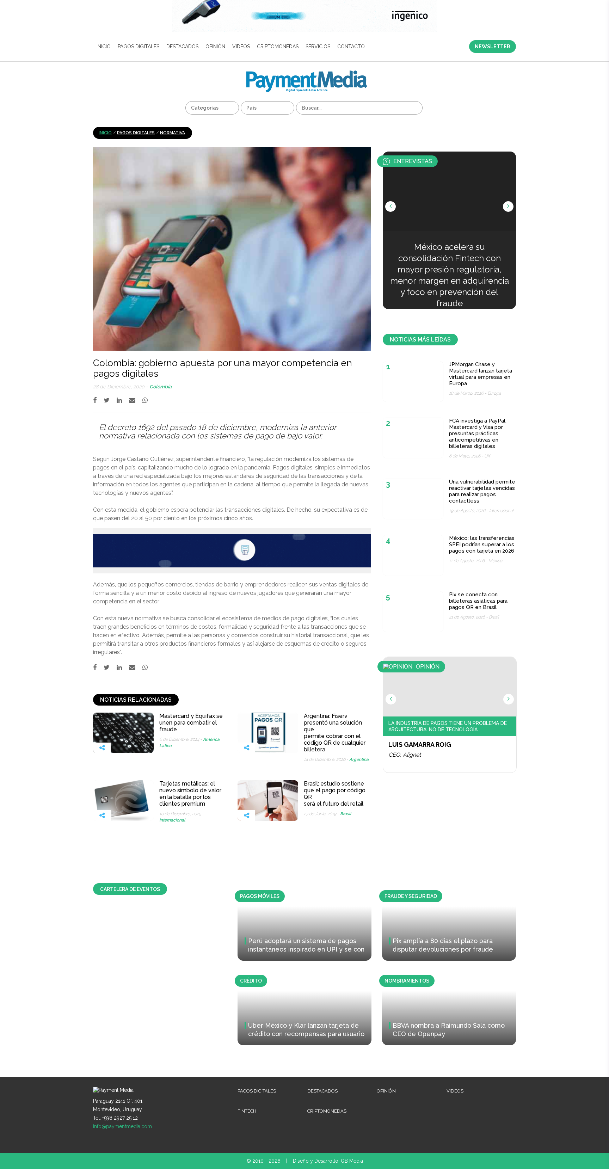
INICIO (104, 46)
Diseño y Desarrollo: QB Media (328, 1161)
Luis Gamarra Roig (419, 744)
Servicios (318, 46)
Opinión (215, 46)
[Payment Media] (306, 73)
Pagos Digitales (138, 46)
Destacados (182, 46)
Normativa (172, 132)
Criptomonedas (278, 46)
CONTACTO (351, 46)
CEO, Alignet (404, 754)
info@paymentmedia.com (122, 1126)
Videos (241, 46)
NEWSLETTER (492, 46)
